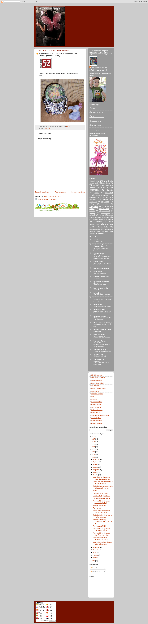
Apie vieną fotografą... (100, 505)
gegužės (96, 547)
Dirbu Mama (98, 271)
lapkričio (96, 462)
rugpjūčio (96, 470)
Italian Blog (97, 293)
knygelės (93, 206)
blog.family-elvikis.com (101, 268)
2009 (93, 561)
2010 (93, 457)
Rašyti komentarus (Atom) (52, 196)
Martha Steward (96, 407)
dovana (105, 197)
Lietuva (104, 181)
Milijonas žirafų (104, 183)
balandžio (96, 550)
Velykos (92, 185)
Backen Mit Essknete (98, 378)
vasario (95, 555)
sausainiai (98, 221)
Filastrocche (95, 386)
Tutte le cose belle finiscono (102, 295)
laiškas (91, 209)
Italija (97, 181)
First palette (95, 391)
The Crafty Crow (96, 418)
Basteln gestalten (96, 380)
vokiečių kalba (102, 227)
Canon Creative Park (97, 383)
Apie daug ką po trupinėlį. (101, 493)
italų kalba (105, 202)
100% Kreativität (96, 375)
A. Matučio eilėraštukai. (96, 117)
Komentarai (96, 571)
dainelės (110, 190)
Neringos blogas (99, 334)
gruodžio (96, 459)
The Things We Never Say (101, 285)
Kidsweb (94, 399)
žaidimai (105, 231)
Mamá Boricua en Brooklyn (103, 323)
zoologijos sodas (94, 229)
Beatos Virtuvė (98, 261)
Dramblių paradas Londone (101, 498)
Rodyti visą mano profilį (99, 70)
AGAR (96, 240)
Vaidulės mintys (99, 354)
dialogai (106, 195)
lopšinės (92, 211)
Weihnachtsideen (96, 420)
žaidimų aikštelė (95, 233)
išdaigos (92, 204)
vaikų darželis (106, 224)
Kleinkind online (96, 404)
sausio (95, 557)
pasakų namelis (105, 213)
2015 (93, 444)
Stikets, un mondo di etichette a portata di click (102, 318)
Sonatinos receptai (100, 349)
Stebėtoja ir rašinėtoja (100, 356)
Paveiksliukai (95, 412)
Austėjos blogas (99, 253)
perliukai (92, 215)
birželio (95, 475)
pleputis (106, 217)
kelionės (105, 204)
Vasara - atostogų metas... (101, 496)
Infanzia (93, 396)
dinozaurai (92, 197)
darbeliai (109, 192)
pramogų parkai (93, 219)
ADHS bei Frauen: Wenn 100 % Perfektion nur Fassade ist (102, 312)
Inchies (95, 490)
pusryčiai (102, 219)
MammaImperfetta (100, 316)
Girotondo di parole (97, 394)
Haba (91, 181)
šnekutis (92, 231)
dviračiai (105, 199)
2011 (93, 454)
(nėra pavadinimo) (95, 121)
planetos (98, 217)
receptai (110, 219)
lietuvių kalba (104, 209)
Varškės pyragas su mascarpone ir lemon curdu (102, 337)
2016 (93, 441)
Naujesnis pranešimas (42, 192)
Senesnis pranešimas (78, 192)
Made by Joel (98, 304)
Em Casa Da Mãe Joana (101, 276)
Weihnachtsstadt (96, 423)
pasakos (92, 213)
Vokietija (92, 187)
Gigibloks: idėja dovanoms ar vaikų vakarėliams (102, 345)
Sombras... (97, 278)
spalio (95, 464)
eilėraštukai (93, 202)
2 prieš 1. (92, 108)
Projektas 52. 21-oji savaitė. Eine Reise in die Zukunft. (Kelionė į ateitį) (58, 54)
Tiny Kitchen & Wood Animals (102, 306)
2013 (93, 449)
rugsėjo (95, 467)
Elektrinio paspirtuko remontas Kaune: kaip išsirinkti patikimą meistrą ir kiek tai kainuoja (102, 256)
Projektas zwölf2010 (99, 526)
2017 (93, 439)
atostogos (104, 187)
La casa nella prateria (101, 298)
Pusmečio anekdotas (100, 273)
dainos (96, 193)
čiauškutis (106, 229)
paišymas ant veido (104, 211)
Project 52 (47, 128)
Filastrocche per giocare (98, 388)
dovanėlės (92, 199)
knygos (107, 206)
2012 (93, 452)
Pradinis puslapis (60, 192)
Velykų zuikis (104, 185)
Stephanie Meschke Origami (100, 415)
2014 (93, 447)
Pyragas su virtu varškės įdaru (102, 351)
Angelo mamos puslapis (49, 9)
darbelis (98, 195)
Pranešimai (95, 568)
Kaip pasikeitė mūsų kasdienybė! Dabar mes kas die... (102, 521)
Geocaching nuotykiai (96, 112)
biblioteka (93, 190)
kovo (95, 552)
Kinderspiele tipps (96, 402)
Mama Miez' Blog (99, 309)
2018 (93, 436)
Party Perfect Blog (97, 410)
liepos (95, 472)
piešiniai (101, 215)
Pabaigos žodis (98, 241)
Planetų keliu (97, 508)
